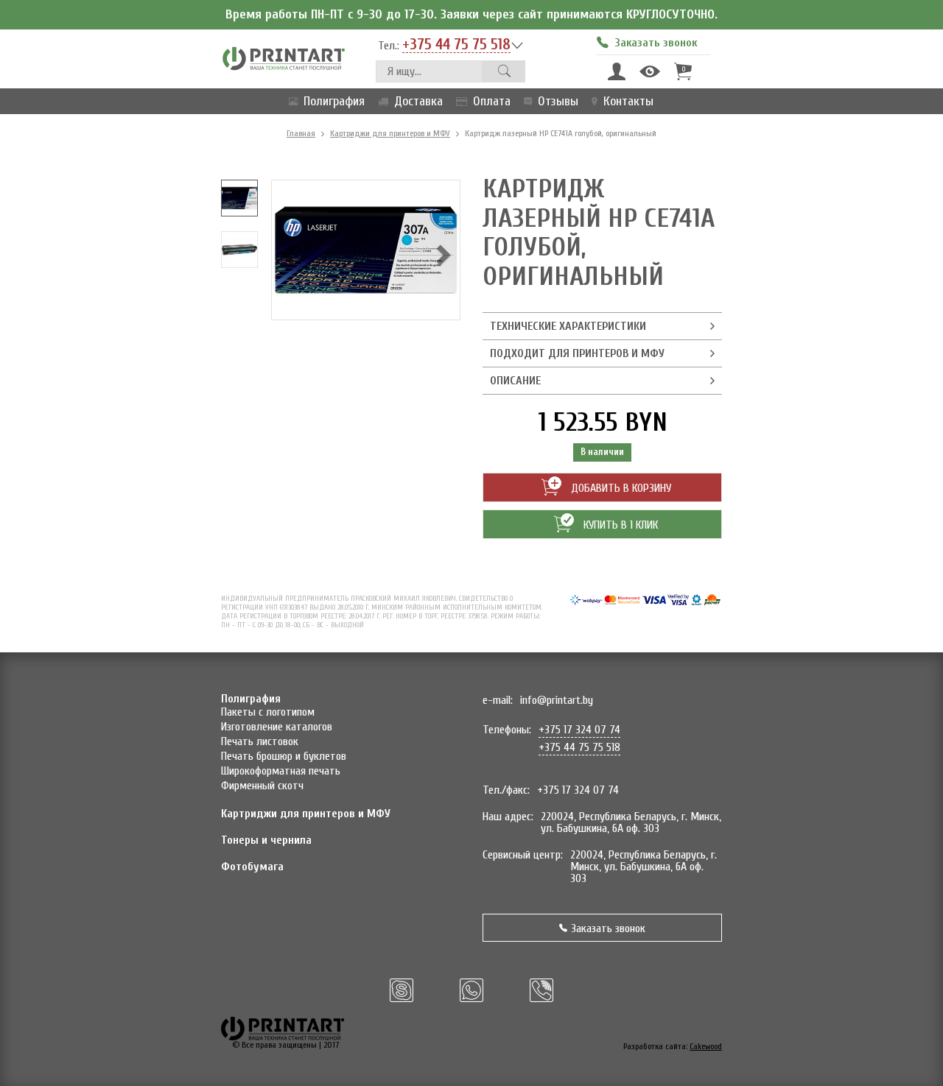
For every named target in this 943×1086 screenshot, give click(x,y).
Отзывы (558, 101)
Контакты (628, 101)
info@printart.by (556, 700)
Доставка (418, 101)
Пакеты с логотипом (268, 712)
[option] (239, 198)
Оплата (492, 101)
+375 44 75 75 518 (456, 45)
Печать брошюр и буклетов (283, 756)
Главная (301, 133)
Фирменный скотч (262, 785)
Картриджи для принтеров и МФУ (390, 133)
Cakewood (706, 1046)
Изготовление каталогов (276, 726)
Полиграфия (334, 101)
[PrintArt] (283, 58)
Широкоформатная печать (280, 771)
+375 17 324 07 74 (579, 729)
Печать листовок (259, 741)
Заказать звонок (608, 928)
